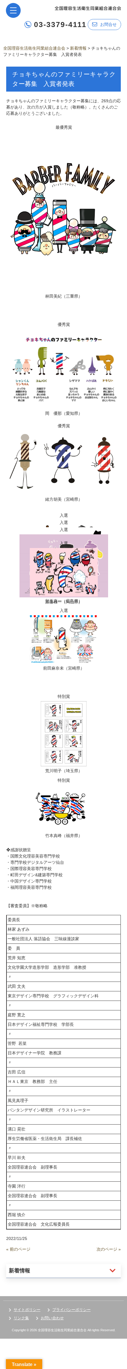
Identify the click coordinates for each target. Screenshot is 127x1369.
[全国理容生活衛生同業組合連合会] (88, 8)
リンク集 (21, 1318)
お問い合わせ (52, 1318)
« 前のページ (18, 1249)
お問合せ (108, 24)
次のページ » (109, 1249)
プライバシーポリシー (71, 1309)
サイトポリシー (27, 1309)
